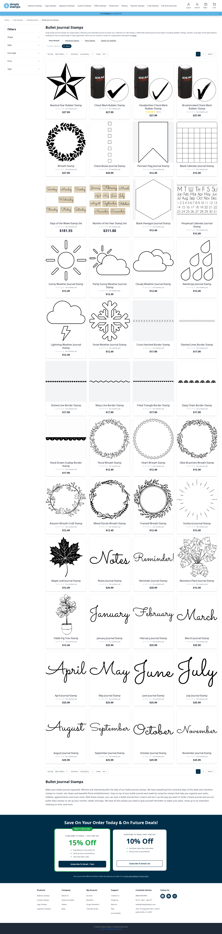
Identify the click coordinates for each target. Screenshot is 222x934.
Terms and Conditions (131, 876)
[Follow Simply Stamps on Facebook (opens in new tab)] (162, 896)
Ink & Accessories (169, 6)
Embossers (114, 6)
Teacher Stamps (137, 6)
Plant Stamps (90, 40)
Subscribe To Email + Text (82, 864)
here (134, 35)
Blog (63, 909)
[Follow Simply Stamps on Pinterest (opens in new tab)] (168, 896)
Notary (125, 6)
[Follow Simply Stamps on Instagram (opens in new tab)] (174, 896)
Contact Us (115, 896)
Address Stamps (35, 6)
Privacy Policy (144, 876)
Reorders (89, 900)
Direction (74, 54)
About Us (65, 896)
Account (89, 896)
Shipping (114, 900)
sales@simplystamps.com (146, 904)
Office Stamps (100, 6)
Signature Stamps (67, 6)
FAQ (112, 909)
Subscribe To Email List (139, 863)
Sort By (50, 54)
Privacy (119, 929)
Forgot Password (92, 904)
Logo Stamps (50, 6)
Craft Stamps (153, 6)
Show (98, 54)
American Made (68, 900)
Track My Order (92, 909)
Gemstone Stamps (72, 40)
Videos (64, 904)
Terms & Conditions (107, 929)
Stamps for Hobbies (108, 40)
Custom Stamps (84, 6)
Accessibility (115, 913)
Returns (114, 904)
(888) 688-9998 (141, 896)
